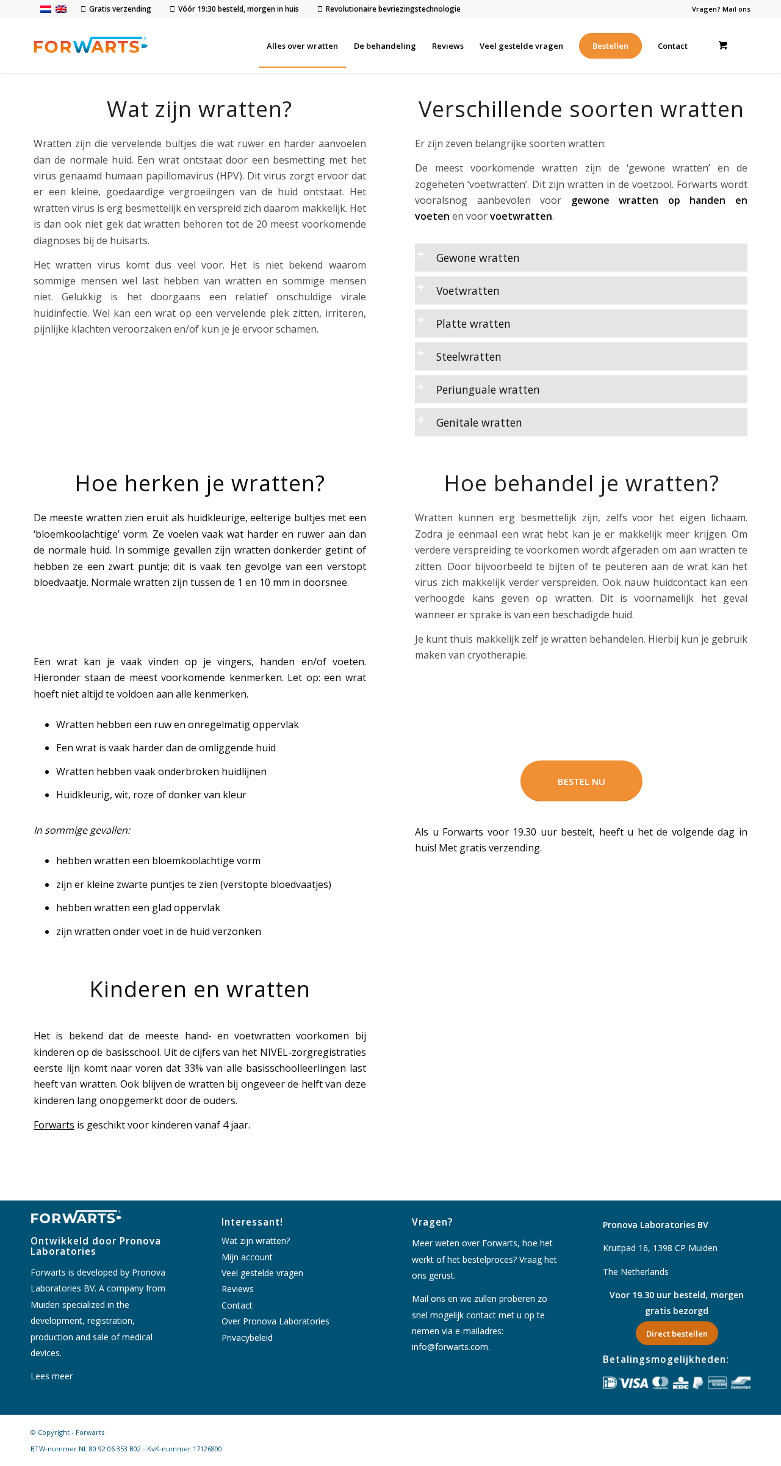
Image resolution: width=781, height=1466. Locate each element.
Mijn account (247, 1257)
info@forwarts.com (450, 1346)
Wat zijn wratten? (255, 1240)
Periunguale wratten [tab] (488, 389)
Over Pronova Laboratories (275, 1321)
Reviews (237, 1288)
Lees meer (52, 1376)
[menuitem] (302, 45)
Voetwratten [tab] (468, 290)
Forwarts (54, 1125)
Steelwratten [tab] (469, 356)
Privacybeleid (247, 1337)
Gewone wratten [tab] (478, 257)
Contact (237, 1305)
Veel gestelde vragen (262, 1273)
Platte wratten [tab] (473, 323)
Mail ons (736, 8)
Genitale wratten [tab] (479, 422)
